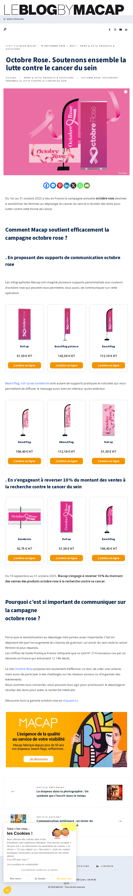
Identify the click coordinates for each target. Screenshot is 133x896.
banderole (42, 383)
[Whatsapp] (80, 185)
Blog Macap (28, 45)
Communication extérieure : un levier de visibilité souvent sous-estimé (65, 821)
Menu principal (15, 19)
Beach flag (12, 383)
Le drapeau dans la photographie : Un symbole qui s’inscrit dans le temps (62, 792)
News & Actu (89, 45)
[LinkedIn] (126, 30)
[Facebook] (109, 30)
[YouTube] (120, 30)
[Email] (87, 185)
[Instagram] (115, 30)
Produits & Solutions (58, 77)
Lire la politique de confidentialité (22, 864)
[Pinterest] (60, 185)
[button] (7, 890)
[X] (73, 185)
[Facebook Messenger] (53, 185)
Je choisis (39, 878)
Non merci (15, 878)
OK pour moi (64, 878)
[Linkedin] (67, 185)
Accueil (11, 77)
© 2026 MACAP (55, 887)
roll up (25, 383)
